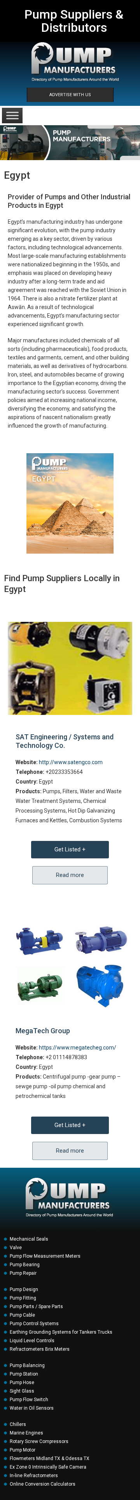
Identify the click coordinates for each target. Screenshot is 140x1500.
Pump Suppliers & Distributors (73, 21)
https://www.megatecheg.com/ (77, 1047)
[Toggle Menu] (12, 115)
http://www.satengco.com (71, 762)
